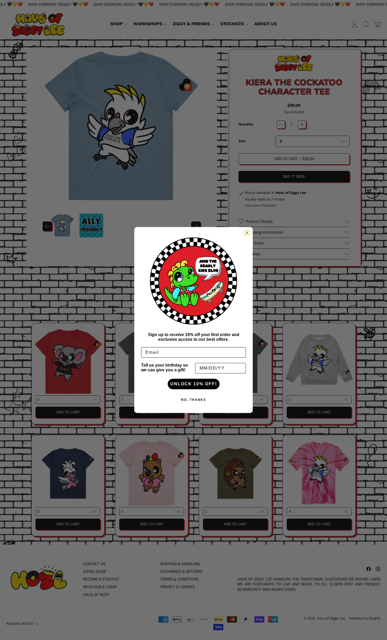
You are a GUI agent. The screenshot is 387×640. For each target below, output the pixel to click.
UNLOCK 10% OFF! (193, 384)
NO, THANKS (193, 400)
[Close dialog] (247, 233)
